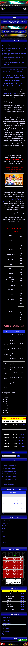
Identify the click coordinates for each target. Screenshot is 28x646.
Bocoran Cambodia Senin (9, 479)
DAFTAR (22, 593)
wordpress (5, 523)
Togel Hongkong (6, 623)
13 (14, 503)
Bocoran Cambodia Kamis (9, 465)
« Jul (3, 513)
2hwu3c (4, 526)
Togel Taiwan (5, 628)
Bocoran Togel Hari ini (8, 484)
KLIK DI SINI (22, 424)
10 (3, 503)
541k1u (4, 528)
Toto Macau (5, 625)
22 (21, 506)
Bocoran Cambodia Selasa (9, 476)
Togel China (5, 631)
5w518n (4, 531)
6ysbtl (3, 536)
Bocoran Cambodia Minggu (9, 468)
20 (14, 506)
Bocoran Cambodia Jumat (9, 463)
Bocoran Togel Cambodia (9, 482)
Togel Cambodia (6, 634)
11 (7, 503)
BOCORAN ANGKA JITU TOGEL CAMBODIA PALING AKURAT (13, 70)
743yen (4, 539)
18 (7, 506)
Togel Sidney (5, 620)
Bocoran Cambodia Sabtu (9, 474)
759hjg (4, 542)
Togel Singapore (6, 617)
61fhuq (4, 534)
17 (3, 506)
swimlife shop (6, 520)
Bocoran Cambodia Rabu (9, 471)
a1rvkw (4, 545)
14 (17, 503)
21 (17, 506)
